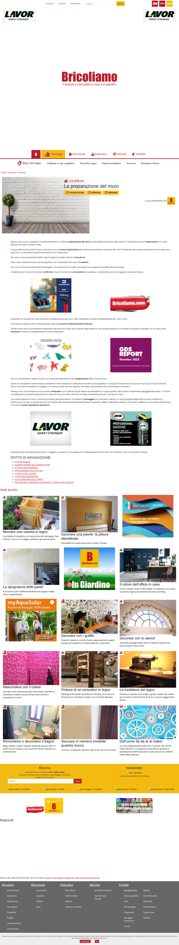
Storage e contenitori (129, 919)
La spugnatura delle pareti (23, 587)
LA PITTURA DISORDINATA (26, 476)
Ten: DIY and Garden (100, 897)
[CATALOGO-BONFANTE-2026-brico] (147, 516)
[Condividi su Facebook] (4, 242)
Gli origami (12, 906)
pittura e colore (76, 192)
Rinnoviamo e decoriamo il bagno (28, 741)
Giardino (40, 896)
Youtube (61, 789)
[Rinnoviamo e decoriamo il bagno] (31, 722)
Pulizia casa (148, 912)
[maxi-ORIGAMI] (50, 355)
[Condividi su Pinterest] (4, 248)
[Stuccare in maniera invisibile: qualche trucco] (89, 722)
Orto (38, 906)
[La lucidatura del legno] (148, 669)
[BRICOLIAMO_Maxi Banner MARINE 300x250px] (130, 428)
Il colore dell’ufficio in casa (140, 584)
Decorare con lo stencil (137, 638)
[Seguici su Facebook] (12, 3)
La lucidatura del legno (137, 690)
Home (3, 172)
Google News (168, 789)
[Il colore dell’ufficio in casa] (148, 565)
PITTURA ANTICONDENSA (26, 467)
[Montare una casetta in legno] (31, 512)
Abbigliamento (130, 890)
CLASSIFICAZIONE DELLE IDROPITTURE (32, 465)
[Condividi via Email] (4, 264)
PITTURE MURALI (22, 462)
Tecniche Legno (88, 163)
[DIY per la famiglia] (162, 3)
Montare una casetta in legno (25, 532)
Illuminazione (149, 906)
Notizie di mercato (103, 890)
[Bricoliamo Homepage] (36, 154)
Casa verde (41, 890)
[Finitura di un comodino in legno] (89, 669)
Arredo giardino (131, 896)
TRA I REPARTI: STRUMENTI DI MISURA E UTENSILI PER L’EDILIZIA (44, 482)
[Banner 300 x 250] (31, 620)
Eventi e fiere (71, 896)
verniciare (112, 192)
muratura (95, 192)
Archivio (49, 3)
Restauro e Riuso (150, 163)
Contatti (62, 3)
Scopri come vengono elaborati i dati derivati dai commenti (72, 877)
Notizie (68, 901)
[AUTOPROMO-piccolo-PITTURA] (134, 805)
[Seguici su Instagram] (16, 3)
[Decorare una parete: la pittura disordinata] (89, 514)
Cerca (120, 3)
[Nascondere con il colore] (31, 667)
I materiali (11, 912)
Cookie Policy (85, 941)
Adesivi (146, 890)
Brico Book (70, 890)
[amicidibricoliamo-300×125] (45, 805)
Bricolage (12, 172)
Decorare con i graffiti (77, 636)
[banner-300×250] (50, 428)
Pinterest (133, 789)
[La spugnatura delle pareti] (31, 566)
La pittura (22, 172)
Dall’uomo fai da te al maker (141, 741)
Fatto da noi (12, 901)
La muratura (13, 928)
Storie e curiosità (73, 906)
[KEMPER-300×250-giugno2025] (50, 295)
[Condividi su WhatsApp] (4, 259)
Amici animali (13, 890)
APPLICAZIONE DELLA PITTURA (29, 470)
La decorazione (14, 923)
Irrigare (39, 901)
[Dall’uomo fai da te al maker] (148, 722)
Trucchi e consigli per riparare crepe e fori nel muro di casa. (88, 750)
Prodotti (124, 884)
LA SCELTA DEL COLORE (25, 473)
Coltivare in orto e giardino (60, 163)
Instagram (97, 789)
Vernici (127, 926)
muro (14, 249)
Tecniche (131, 163)
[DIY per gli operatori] (155, 3)
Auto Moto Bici (150, 896)
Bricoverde (38, 884)
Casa (126, 901)
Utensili (146, 917)
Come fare (12, 896)
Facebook (25, 789)
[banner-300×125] (19, 15)
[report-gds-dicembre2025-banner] (130, 355)
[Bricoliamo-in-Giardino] (89, 568)
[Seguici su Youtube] (7, 3)
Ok (97, 941)
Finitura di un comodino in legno (85, 690)
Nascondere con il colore (22, 687)
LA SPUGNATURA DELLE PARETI (29, 479)
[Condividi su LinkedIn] (4, 253)
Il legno (10, 917)
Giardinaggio (130, 906)
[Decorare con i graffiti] (89, 616)
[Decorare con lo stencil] (148, 617)
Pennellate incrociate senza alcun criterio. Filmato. (84, 543)
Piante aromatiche (111, 163)
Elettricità (147, 901)
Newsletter (76, 3)
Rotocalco (66, 884)
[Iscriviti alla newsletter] (134, 772)
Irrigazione (129, 912)
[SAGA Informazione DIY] (169, 3)
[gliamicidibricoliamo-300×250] (130, 295)
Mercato (95, 884)
